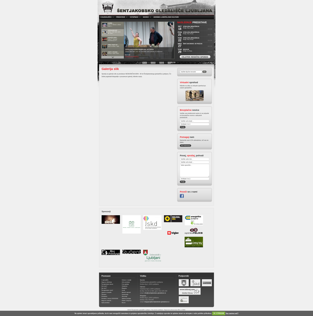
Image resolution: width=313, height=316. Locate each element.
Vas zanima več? (232, 313)
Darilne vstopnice (126, 300)
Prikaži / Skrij (150, 46)
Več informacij (185, 146)
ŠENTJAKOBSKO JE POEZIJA (192, 43)
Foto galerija (125, 284)
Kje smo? (104, 288)
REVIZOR (186, 49)
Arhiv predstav (126, 282)
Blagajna (124, 288)
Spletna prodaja (126, 298)
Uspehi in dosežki (106, 292)
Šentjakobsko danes (107, 284)
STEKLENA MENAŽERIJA (191, 26)
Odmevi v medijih (126, 280)
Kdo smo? (104, 286)
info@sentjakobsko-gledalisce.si (155, 293)
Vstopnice (133, 17)
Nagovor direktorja (106, 282)
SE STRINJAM (218, 313)
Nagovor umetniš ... (106, 300)
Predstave (120, 17)
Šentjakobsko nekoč (107, 290)
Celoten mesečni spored (195, 56)
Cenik (123, 290)
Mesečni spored (126, 292)
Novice (145, 17)
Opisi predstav (105, 302)
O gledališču (105, 17)
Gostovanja (125, 294)
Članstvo (103, 294)
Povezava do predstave (132, 56)
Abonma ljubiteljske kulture (166, 17)
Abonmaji (124, 296)
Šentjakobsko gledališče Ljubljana (156, 7)
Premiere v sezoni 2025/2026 (109, 298)
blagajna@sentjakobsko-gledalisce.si (156, 302)
